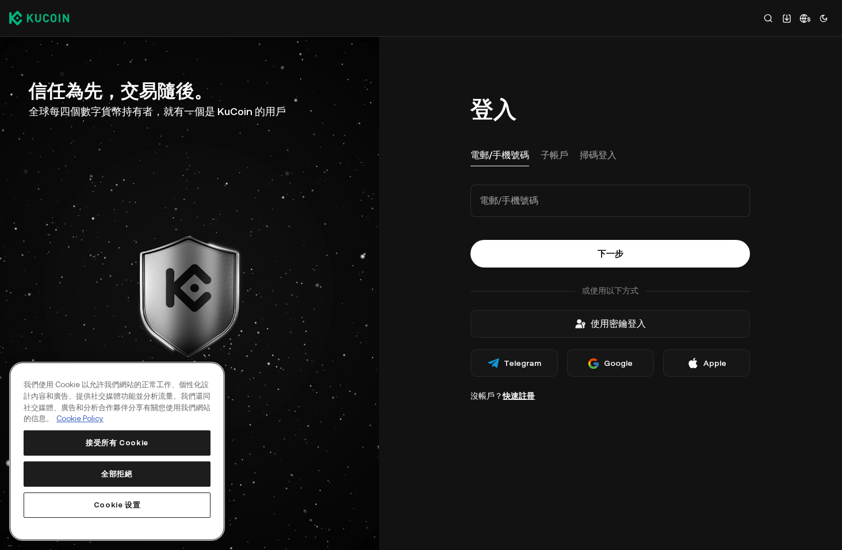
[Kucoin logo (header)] (39, 18)
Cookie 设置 (117, 505)
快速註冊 (519, 395)
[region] (117, 451)
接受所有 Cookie (117, 442)
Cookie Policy (80, 418)
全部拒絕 (117, 473)
